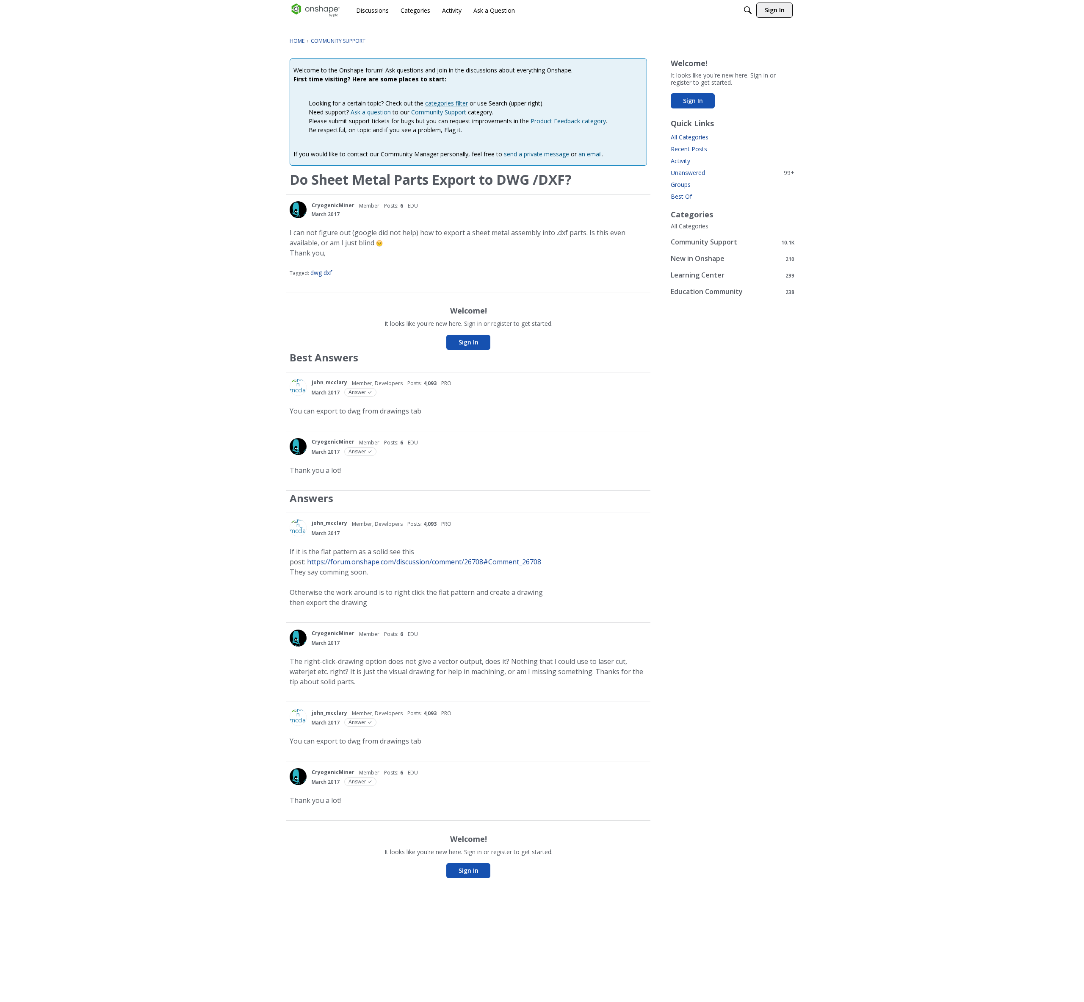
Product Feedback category (568, 121)
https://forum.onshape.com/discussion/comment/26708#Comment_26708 (424, 561)
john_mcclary (329, 382)
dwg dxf (321, 273)
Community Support (438, 112)
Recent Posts (689, 149)
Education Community (732, 291)
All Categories (689, 137)
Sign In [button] (468, 342)
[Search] (747, 10)
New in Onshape (732, 258)
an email (590, 154)
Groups (681, 184)
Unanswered (732, 173)
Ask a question (371, 112)
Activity (680, 161)
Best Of (681, 196)
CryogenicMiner (333, 205)
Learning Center (732, 275)
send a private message (536, 154)
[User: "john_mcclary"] (298, 387)
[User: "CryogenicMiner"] (298, 209)
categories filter (446, 103)
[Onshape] (315, 10)
